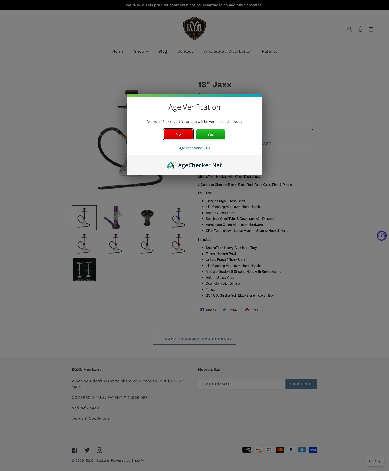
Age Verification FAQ (194, 148)
